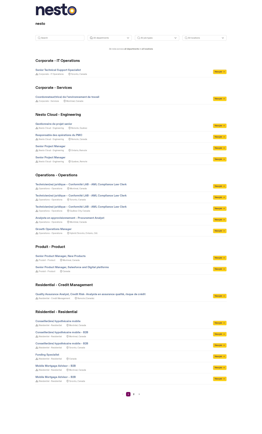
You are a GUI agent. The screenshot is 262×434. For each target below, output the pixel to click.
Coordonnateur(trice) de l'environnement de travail (67, 97)
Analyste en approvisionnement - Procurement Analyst (69, 218)
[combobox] (109, 38)
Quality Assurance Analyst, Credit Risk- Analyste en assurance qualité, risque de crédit (90, 294)
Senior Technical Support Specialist (58, 70)
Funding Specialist (47, 355)
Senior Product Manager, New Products (60, 256)
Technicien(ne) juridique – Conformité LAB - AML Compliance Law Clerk (81, 184)
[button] (139, 394)
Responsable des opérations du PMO (58, 135)
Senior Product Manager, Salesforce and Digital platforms (72, 267)
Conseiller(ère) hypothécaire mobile (58, 321)
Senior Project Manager (50, 146)
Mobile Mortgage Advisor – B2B (55, 366)
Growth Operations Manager (53, 229)
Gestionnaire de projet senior (53, 124)
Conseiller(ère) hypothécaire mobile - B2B (61, 332)
